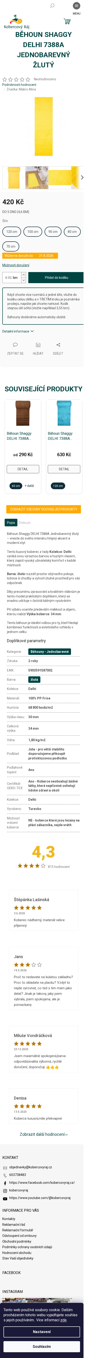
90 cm (53, 232)
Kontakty (8, 1219)
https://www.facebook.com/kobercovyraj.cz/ (42, 1182)
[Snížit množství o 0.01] (23, 280)
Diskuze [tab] (25, 523)
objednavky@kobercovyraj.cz (30, 1167)
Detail (23, 469)
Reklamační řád (13, 1224)
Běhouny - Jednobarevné (50, 652)
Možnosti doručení (15, 265)
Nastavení (42, 1332)
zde (63, 1320)
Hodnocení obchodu (16, 1253)
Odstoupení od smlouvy (19, 1236)
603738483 (17, 1175)
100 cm (32, 232)
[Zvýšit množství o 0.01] (23, 275)
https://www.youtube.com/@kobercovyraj (40, 1198)
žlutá (34, 679)
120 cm (11, 232)
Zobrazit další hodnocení (42, 1134)
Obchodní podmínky (16, 1241)
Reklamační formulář (17, 1230)
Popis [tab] (11, 523)
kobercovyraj (18, 1190)
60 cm (16, 486)
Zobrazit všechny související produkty (43, 509)
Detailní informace (15, 331)
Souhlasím (42, 1346)
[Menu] (76, 5)
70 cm (10, 246)
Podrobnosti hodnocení (19, 85)
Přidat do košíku (56, 277)
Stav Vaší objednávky (17, 1258)
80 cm (72, 232)
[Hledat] (52, 5)
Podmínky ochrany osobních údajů (27, 1247)
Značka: (21, 89)
